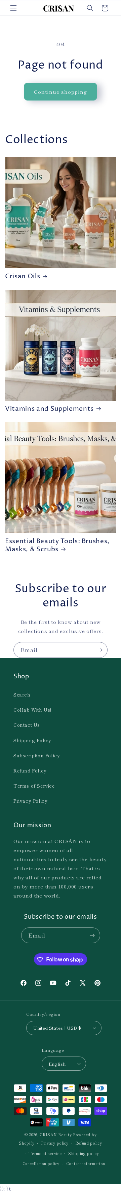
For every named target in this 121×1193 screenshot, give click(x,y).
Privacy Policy (30, 800)
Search (22, 694)
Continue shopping (60, 91)
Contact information (85, 1163)
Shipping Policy (32, 740)
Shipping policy (83, 1153)
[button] (13, 8)
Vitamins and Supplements (49, 409)
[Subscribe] (99, 650)
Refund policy (88, 1143)
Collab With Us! (32, 709)
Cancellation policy (41, 1163)
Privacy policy (55, 1143)
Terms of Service (34, 785)
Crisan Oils (22, 277)
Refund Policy (30, 770)
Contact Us (26, 724)
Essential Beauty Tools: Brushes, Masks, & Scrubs (57, 546)
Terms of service (45, 1153)
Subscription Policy (36, 755)
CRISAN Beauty (56, 1134)
